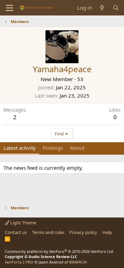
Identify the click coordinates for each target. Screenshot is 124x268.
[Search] (116, 7)
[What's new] (102, 7)
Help (107, 232)
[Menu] (9, 8)
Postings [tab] (53, 147)
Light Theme (22, 223)
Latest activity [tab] (19, 147)
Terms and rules (48, 232)
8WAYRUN (78, 262)
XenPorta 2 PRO (19, 262)
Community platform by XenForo (59, 251)
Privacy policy (83, 232)
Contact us (16, 232)
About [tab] (77, 147)
